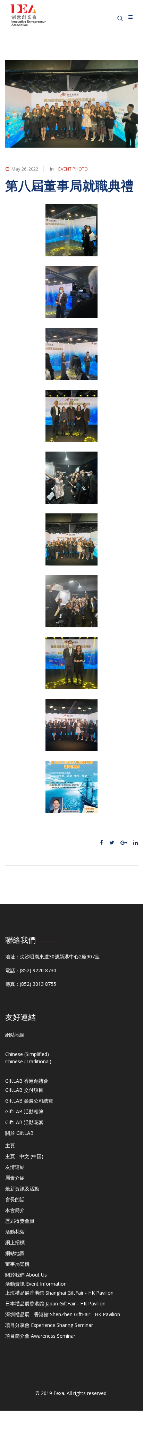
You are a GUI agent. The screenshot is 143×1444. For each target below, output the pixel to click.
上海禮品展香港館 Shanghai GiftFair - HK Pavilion (59, 1292)
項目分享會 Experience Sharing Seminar (49, 1325)
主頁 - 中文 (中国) (24, 1156)
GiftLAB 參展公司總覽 (29, 1100)
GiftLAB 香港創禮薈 (26, 1081)
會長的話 (15, 1199)
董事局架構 (17, 1264)
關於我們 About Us (26, 1274)
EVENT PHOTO (73, 169)
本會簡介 (15, 1210)
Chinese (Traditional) (28, 1061)
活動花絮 (15, 1231)
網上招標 (15, 1242)
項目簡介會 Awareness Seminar (40, 1335)
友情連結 (15, 1167)
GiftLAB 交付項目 (24, 1090)
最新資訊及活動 (22, 1188)
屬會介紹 (15, 1177)
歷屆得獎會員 (19, 1221)
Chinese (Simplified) (27, 1054)
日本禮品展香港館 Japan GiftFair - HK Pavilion (55, 1303)
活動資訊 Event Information (36, 1283)
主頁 (10, 1145)
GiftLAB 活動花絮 (24, 1122)
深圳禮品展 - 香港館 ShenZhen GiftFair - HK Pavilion (62, 1314)
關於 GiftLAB (19, 1133)
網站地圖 (15, 1034)
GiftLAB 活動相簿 (24, 1111)
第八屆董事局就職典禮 (69, 186)
